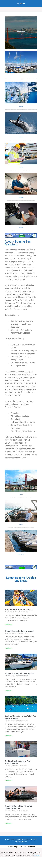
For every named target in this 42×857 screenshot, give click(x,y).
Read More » (8, 624)
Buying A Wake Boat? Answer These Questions (18, 807)
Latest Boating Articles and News (21, 579)
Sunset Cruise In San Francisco (19, 631)
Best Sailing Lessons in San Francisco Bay (17, 762)
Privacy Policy (12, 847)
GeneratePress (21, 842)
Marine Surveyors (21, 167)
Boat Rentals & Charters (21, 554)
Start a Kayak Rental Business (19, 609)
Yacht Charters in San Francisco (19, 673)
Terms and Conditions (27, 847)
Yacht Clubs (21, 494)
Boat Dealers (21, 524)
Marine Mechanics (21, 227)
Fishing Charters (21, 106)
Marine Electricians (21, 197)
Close (37, 855)
